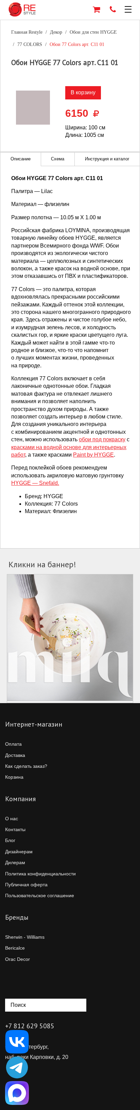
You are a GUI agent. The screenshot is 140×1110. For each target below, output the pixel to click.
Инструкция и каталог (107, 158)
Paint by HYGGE (93, 455)
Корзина (14, 777)
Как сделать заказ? (26, 766)
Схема (57, 158)
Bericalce (15, 948)
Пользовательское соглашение (39, 895)
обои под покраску (102, 439)
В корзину (83, 92)
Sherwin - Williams (25, 937)
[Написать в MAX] (17, 1093)
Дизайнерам (19, 851)
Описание (21, 158)
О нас (11, 818)
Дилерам (15, 862)
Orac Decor (17, 959)
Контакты (15, 829)
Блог (10, 840)
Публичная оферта (26, 884)
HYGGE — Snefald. (35, 483)
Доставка (15, 755)
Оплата (13, 744)
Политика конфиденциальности (40, 873)
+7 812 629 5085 (29, 1025)
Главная (26, 32)
